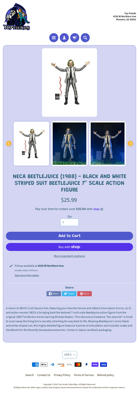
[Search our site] (85, 37)
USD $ (67, 355)
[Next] (130, 143)
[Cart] (74, 37)
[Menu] (53, 37)
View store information (27, 275)
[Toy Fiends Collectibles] (16, 16)
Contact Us (43, 375)
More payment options (69, 256)
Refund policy (105, 375)
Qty (70, 217)
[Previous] (8, 143)
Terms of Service (84, 375)
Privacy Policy (62, 375)
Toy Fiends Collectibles (68, 384)
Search (29, 375)
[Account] (64, 37)
